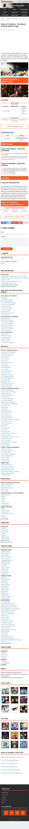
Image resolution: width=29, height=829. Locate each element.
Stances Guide (5, 617)
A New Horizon (5, 315)
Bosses (4, 12)
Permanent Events (6, 556)
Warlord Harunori (6, 494)
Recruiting (4, 800)
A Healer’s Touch (6, 379)
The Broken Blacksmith (8, 301)
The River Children (6, 440)
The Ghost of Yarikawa (7, 323)
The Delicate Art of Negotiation (10, 404)
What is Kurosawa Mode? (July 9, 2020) (11, 281)
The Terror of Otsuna (7, 421)
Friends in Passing (6, 423)
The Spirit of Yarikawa (7, 513)
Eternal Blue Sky (6, 341)
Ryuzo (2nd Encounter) (7, 487)
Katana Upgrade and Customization (11, 608)
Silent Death (5, 407)
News (14, 9)
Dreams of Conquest (7, 417)
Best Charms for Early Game (9, 610)
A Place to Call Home (7, 371)
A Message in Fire (6, 318)
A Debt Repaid (5, 445)
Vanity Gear (5, 581)
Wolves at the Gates (7, 335)
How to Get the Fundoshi (8, 638)
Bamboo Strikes (6, 584)
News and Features (5, 209)
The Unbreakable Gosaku (8, 469)
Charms (4, 656)
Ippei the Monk (5, 538)
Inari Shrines (5, 591)
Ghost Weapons (6, 663)
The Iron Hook (5, 311)
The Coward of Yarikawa (8, 322)
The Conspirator (6, 431)
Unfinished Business (7, 386)
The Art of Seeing (6, 435)
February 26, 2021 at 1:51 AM (6, 258)
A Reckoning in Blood (7, 327)
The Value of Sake (6, 367)
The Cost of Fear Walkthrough (8, 760)
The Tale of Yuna (6, 405)
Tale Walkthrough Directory (14, 126)
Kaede (3, 508)
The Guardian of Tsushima (8, 454)
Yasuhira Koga (5, 510)
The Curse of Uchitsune (8, 466)
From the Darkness (7, 330)
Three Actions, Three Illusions (9, 392)
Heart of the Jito (6, 339)
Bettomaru (4, 517)
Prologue (4, 297)
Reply (3, 263)
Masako (4, 498)
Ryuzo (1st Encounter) (7, 484)
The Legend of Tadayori (8, 468)
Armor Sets (5, 654)
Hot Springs (5, 582)
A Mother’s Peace (6, 381)
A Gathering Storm (6, 337)
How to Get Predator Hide (8, 614)
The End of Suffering (7, 400)
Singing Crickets (6, 598)
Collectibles (24, 12)
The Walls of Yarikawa (7, 320)
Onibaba (4, 535)
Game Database (14, 15)
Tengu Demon (5, 512)
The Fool (4, 426)
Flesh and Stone (6, 414)
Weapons (4, 652)
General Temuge (6, 486)
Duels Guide (5, 633)
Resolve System (6, 567)
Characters (14, 12)
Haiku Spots (5, 593)
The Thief (4, 430)
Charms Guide (5, 619)
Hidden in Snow (6, 459)
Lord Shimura (5, 491)
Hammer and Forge (7, 308)
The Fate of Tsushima (7, 328)
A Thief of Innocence (7, 438)
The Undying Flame (7, 475)
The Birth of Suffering (7, 395)
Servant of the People (7, 362)
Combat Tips (5, 615)
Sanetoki (4, 501)
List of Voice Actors (7, 542)
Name (2, 232)
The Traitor (5, 360)
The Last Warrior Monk (7, 390)
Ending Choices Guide (7, 636)
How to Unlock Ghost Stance (9, 629)
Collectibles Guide (6, 601)
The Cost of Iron (6, 372)
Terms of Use (5, 795)
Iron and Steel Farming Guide (9, 605)
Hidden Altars (5, 595)
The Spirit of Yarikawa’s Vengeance (10, 471)
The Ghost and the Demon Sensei (10, 419)
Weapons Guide (6, 563)
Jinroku (3, 496)
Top (5, 9)
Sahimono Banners (6, 596)
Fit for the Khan (6, 457)
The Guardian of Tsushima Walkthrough (11, 773)
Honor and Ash (5, 334)
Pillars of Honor (6, 589)
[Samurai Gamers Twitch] (23, 813)
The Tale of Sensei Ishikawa (9, 302)
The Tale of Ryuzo (6, 309)
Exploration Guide (6, 562)
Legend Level (5, 572)
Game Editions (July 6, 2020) (9, 283)
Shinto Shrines (5, 586)
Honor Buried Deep (7, 385)
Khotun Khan (5, 489)
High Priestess (5, 537)
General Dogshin (6, 505)
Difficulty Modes (6, 553)
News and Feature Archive (9, 286)
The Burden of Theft (7, 412)
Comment (3, 236)
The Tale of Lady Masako (8, 304)
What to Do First (6, 558)
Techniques (5, 570)
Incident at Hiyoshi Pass (8, 378)
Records (4, 577)
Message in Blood (6, 411)
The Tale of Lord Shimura (8, 342)
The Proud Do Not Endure (8, 433)
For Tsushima (5, 369)
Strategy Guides (5, 15)
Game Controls (5, 551)
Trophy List (24, 15)
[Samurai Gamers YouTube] (17, 813)
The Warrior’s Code (6, 299)
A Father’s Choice (6, 452)
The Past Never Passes (11, 119)
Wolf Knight (12, 29)
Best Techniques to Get (8, 612)
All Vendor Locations (7, 622)
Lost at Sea (5, 364)
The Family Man (6, 428)
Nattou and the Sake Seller (8, 402)
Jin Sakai (4, 528)
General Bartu (5, 503)
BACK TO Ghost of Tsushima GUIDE (14, 217)
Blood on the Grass (7, 306)
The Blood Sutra (6, 397)
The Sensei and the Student (9, 352)
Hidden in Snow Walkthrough (8, 763)
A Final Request (6, 443)
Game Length (5, 555)
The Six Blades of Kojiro (8, 473)
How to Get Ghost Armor (8, 624)
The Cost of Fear (6, 461)
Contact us (4, 797)
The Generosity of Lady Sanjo (9, 442)
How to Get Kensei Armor (8, 626)
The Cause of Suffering (7, 398)
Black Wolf (4, 409)
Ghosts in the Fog (6, 393)
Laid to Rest (5, 424)
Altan (3, 500)
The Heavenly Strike (7, 464)
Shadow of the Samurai (8, 313)
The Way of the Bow (7, 355)
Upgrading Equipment (7, 560)
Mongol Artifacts (6, 579)
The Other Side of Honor (8, 383)
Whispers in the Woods (7, 374)
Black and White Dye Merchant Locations (11, 757)
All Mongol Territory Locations (9, 607)
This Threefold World (7, 456)
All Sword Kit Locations (7, 621)
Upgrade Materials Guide (8, 603)
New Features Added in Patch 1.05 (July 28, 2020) (14, 276)
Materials (4, 658)
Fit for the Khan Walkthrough (8, 766)
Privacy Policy (5, 792)
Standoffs (4, 565)
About (3, 802)
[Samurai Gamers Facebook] (6, 813)
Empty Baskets (5, 366)
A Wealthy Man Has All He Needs (10, 437)
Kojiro (3, 515)
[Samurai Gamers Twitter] (11, 813)
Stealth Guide (5, 569)
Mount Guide (5, 574)
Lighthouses (5, 588)
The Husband (5, 359)
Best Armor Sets (6, 627)
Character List (6, 540)
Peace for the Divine (7, 416)
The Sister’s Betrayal (7, 450)
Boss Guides (5, 519)
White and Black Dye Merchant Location (12, 640)
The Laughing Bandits (7, 376)
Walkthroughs (24, 9)
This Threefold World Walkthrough (9, 770)
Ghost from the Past (7, 325)
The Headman (5, 357)
